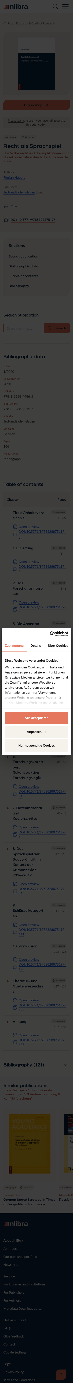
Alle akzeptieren (36, 718)
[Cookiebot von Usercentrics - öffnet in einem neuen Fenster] (51, 634)
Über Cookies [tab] (58, 645)
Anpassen (34, 731)
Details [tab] (36, 645)
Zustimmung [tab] (14, 645)
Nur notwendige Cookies (36, 745)
